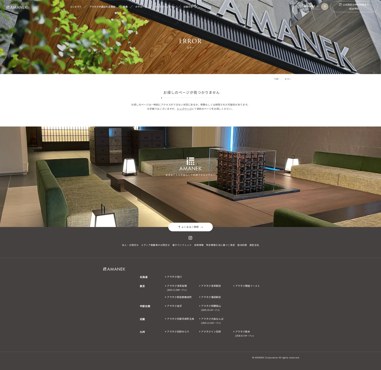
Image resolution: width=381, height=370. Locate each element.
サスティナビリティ (165, 6)
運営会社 (254, 244)
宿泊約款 (242, 244)
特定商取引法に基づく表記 (220, 244)
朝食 (125, 6)
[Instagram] (190, 238)
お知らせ (188, 6)
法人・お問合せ (130, 244)
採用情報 (199, 244)
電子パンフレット (182, 244)
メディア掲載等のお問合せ (155, 244)
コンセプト (76, 6)
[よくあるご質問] (324, 6)
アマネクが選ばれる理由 (102, 6)
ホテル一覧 (141, 6)
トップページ (184, 108)
